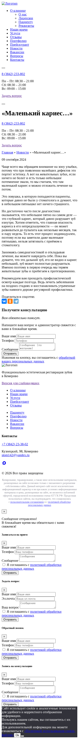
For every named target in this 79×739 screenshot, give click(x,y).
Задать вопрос (12, 96)
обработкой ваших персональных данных (38, 359)
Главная (7, 152)
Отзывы (16, 37)
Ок (17, 735)
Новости (16, 48)
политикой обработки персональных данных (49, 503)
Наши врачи (19, 29)
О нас (23, 14)
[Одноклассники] (10, 301)
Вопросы (16, 56)
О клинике (18, 10)
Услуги (15, 33)
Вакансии (17, 52)
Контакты (17, 59)
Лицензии (26, 18)
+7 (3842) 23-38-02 (15, 444)
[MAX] (5, 466)
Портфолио (18, 41)
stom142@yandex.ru (15, 455)
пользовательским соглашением (27, 501)
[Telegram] (16, 301)
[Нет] (22, 736)
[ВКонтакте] (4, 301)
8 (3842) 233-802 (13, 74)
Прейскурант (19, 44)
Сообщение (10, 349)
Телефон (8, 340)
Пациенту (26, 22)
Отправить (10, 572)
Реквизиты (26, 25)
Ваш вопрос (10, 607)
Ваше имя (9, 336)
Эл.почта (8, 598)
